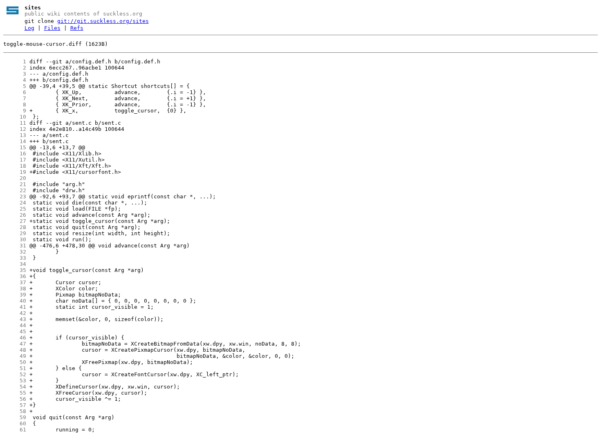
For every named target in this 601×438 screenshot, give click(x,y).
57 (14, 405)
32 (14, 252)
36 (14, 276)
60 (14, 423)
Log (29, 28)
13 (14, 135)
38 (14, 288)
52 (14, 374)
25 (14, 209)
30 (14, 239)
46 (14, 338)
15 (14, 147)
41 (14, 307)
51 (14, 368)
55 (14, 393)
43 (14, 319)
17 (14, 160)
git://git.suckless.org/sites (103, 21)
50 (14, 362)
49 (14, 356)
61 (14, 430)
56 (14, 399)
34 (14, 264)
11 (14, 123)
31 (14, 246)
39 (14, 295)
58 (14, 411)
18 (14, 166)
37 (14, 282)
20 (14, 178)
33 (14, 258)
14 (14, 141)
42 (14, 313)
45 (14, 331)
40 (14, 301)
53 (14, 380)
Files (52, 28)
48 (14, 350)
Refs (76, 28)
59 (14, 417)
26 (14, 215)
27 (14, 221)
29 (14, 233)
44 (14, 325)
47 (14, 344)
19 (14, 172)
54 (14, 387)
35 (14, 270)
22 (14, 190)
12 (14, 129)
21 (14, 184)
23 (14, 196)
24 (14, 203)
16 (14, 153)
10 (14, 117)
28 (14, 227)
